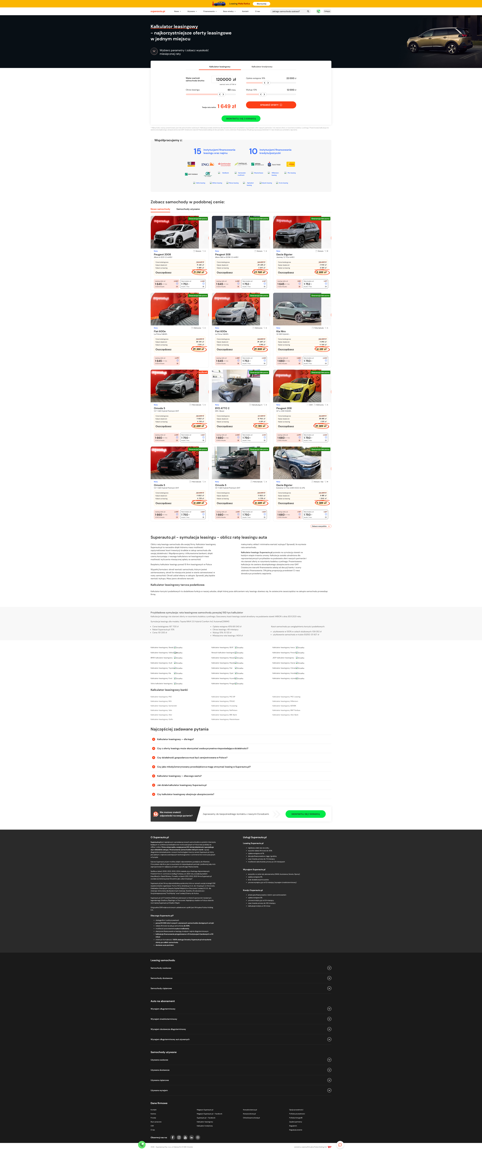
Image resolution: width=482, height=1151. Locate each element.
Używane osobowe (159, 1060)
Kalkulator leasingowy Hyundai (224, 678)
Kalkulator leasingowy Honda (284, 673)
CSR (152, 1126)
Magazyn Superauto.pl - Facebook (209, 1114)
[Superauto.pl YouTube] (185, 1137)
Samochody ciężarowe (161, 988)
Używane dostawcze (160, 1070)
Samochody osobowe (161, 968)
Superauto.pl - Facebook (206, 1118)
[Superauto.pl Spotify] (197, 1137)
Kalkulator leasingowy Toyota (162, 668)
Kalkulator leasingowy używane (285, 678)
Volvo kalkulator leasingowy (162, 683)
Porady (153, 1118)
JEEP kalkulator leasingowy (283, 658)
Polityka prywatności (297, 1114)
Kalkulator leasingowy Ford (161, 678)
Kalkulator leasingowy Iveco (284, 647)
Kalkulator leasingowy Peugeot (224, 683)
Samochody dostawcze (161, 978)
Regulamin (293, 1126)
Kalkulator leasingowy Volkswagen (164, 652)
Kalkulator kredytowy (262, 66)
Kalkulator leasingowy (205, 1122)
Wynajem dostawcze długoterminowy (168, 1029)
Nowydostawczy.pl (250, 1110)
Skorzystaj (261, 4)
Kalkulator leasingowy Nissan (223, 658)
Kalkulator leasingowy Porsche (285, 652)
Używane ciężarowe (160, 1080)
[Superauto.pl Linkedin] (191, 1137)
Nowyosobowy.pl (249, 1114)
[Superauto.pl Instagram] (179, 1137)
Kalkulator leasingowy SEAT (222, 647)
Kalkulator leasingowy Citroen (284, 668)
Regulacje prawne (295, 1130)
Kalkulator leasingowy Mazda (223, 663)
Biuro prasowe (156, 1122)
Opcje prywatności (296, 1110)
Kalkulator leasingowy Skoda (162, 647)
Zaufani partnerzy (295, 1122)
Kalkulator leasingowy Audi (161, 663)
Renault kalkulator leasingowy (223, 652)
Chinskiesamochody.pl (251, 1118)
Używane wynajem (159, 1090)
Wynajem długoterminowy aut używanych (170, 1039)
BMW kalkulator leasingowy (162, 658)
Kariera (153, 1114)
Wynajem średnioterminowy (164, 1019)
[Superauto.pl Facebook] (172, 1137)
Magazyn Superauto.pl (205, 1110)
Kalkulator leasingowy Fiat (222, 668)
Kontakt (245, 11)
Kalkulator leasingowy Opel (222, 673)
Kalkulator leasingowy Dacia (284, 663)
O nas (257, 11)
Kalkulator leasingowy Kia (161, 673)
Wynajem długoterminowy (163, 1009)
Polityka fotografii (295, 1118)
